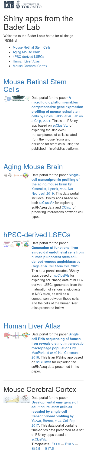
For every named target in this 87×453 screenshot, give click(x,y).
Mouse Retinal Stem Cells (35, 85)
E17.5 (49, 448)
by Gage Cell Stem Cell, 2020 (58, 256)
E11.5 (56, 443)
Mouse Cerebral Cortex (30, 65)
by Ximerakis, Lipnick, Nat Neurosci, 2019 (56, 184)
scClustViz (60, 125)
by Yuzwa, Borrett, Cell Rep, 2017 (55, 414)
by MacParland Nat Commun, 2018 (58, 345)
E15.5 (36, 448)
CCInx (66, 207)
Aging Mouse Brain (33, 166)
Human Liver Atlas (32, 326)
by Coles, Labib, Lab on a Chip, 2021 (57, 109)
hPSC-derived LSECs (37, 234)
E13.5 (69, 443)
